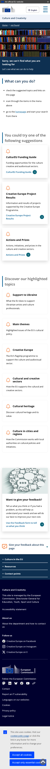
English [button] (34, 10)
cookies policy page (20, 736)
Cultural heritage (23, 406)
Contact (6, 688)
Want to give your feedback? (24, 499)
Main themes (21, 324)
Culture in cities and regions (25, 433)
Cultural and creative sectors (26, 380)
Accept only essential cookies (28, 762)
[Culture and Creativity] (8, 9)
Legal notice (8, 715)
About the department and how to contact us (24, 625)
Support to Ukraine (25, 294)
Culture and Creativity (14, 590)
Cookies (6, 705)
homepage (20, 111)
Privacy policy (9, 710)
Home (5, 25)
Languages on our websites (15, 699)
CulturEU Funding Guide (21, 157)
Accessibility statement (14, 609)
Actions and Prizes (17, 240)
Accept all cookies (22, 754)
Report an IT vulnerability (14, 694)
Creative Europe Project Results (21, 195)
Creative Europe (23, 350)
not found (15, 25)
